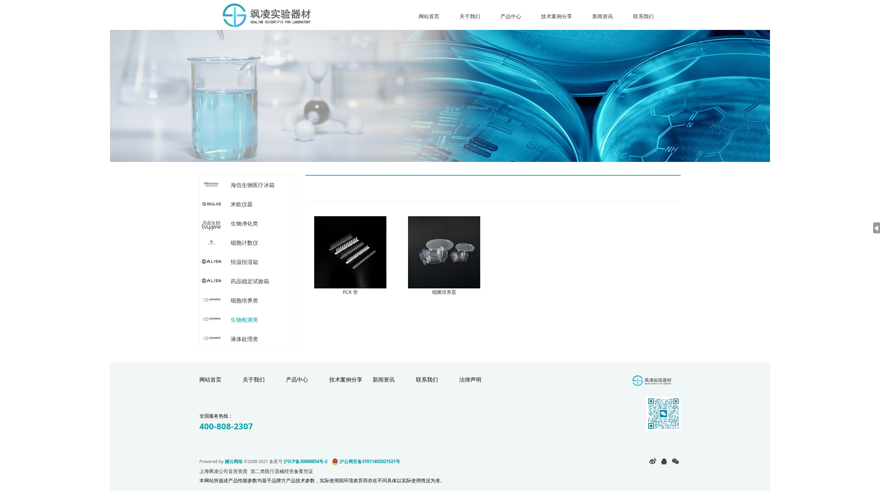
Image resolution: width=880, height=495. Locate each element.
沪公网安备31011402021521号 (369, 461)
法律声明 (470, 379)
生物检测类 (244, 319)
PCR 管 (350, 292)
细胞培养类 (244, 300)
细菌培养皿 (444, 292)
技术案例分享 (556, 16)
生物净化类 (244, 223)
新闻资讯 (602, 16)
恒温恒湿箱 (244, 262)
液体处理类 (244, 339)
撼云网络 (234, 461)
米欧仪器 (242, 204)
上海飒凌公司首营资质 (223, 471)
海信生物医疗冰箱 (253, 185)
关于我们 (470, 16)
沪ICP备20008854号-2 (305, 461)
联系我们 (643, 16)
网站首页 (429, 16)
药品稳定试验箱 (250, 281)
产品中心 (510, 16)
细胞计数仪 (244, 242)
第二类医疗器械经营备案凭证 (282, 471)
